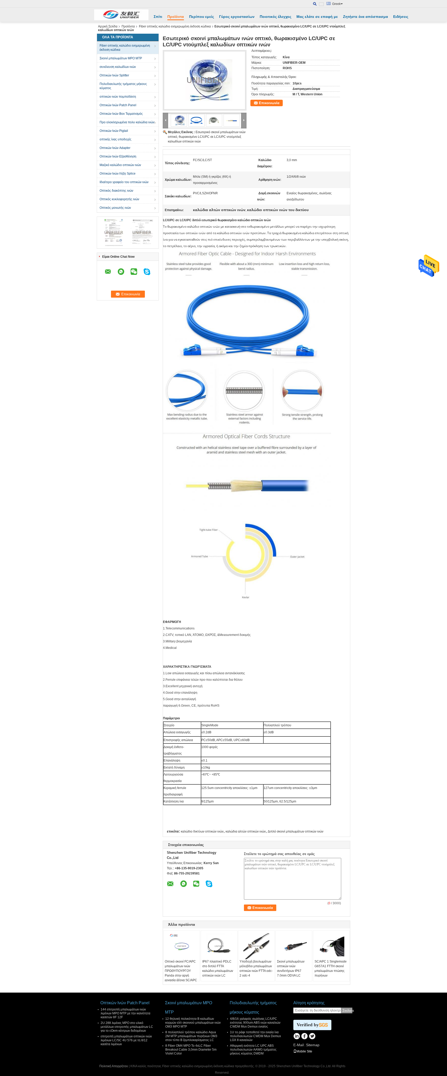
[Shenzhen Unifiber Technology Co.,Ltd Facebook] (304, 1037)
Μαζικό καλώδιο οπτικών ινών (120, 165)
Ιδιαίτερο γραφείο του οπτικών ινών (124, 182)
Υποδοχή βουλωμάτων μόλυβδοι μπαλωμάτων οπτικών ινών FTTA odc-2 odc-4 (256, 968)
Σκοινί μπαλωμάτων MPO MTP (121, 58)
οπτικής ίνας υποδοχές (115, 139)
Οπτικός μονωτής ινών (115, 208)
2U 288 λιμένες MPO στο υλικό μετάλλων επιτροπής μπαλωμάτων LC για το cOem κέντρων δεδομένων (127, 1026)
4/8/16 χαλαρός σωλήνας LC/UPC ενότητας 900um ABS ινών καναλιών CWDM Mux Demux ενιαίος (255, 1022)
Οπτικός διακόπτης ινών (116, 190)
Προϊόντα (175, 17)
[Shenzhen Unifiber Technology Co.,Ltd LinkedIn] (296, 1037)
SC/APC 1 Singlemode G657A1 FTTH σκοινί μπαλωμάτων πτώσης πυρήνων (331, 968)
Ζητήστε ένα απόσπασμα (365, 17)
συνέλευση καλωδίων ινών (118, 67)
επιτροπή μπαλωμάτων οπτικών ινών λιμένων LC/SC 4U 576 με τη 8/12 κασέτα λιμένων (126, 1040)
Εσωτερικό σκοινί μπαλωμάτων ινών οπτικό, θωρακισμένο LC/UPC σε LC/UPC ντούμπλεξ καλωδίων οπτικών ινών (206, 136)
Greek (336, 4)
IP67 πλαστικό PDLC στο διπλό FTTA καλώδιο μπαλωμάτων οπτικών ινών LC (217, 968)
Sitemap (312, 1045)
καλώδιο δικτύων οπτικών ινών (202, 831)
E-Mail (298, 1045)
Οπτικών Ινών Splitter (114, 75)
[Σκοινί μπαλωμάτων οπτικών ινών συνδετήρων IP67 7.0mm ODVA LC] (294, 946)
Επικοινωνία (269, 103)
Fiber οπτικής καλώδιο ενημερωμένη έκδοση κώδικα (175, 26)
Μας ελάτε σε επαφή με (317, 17)
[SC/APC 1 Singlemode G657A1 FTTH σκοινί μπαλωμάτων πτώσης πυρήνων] (331, 946)
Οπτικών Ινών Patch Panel (118, 105)
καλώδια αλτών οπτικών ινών (246, 831)
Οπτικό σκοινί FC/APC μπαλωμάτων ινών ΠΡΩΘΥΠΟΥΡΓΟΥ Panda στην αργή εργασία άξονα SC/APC (181, 971)
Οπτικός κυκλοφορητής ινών (119, 199)
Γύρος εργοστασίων (237, 17)
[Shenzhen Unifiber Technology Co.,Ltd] (121, 14)
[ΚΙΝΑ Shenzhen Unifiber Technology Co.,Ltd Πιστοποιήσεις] (114, 232)
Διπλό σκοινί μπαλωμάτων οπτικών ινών (295, 831)
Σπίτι (158, 17)
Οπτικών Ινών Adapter (115, 148)
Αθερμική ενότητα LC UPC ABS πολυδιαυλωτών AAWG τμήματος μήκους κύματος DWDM (253, 1049)
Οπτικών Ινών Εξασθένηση (118, 156)
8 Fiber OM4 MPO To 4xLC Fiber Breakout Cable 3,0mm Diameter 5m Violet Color (191, 1049)
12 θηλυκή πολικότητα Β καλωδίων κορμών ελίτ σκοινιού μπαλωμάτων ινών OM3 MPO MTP (193, 1022)
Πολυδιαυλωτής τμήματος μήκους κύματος (123, 86)
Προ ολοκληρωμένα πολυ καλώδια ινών (127, 122)
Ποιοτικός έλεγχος (275, 17)
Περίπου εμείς (201, 17)
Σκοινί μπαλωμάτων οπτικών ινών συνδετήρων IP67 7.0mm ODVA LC (290, 968)
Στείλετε (347, 1011)
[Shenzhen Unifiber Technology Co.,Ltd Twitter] (312, 1037)
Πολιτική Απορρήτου (113, 1066)
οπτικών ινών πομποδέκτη (118, 96)
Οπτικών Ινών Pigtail (114, 131)
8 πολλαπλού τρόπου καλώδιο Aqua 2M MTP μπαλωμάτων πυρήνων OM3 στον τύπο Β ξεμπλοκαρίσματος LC (191, 1036)
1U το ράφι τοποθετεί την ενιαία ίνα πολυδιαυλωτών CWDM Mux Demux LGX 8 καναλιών (255, 1036)
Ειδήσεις (400, 17)
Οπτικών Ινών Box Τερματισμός (121, 114)
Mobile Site (304, 1051)
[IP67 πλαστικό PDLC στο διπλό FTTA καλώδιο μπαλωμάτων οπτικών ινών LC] (219, 946)
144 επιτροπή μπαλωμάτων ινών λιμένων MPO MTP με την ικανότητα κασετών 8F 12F (125, 1013)
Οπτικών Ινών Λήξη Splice (118, 173)
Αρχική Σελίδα (107, 26)
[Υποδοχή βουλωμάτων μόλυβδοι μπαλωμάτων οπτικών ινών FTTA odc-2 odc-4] (256, 946)
